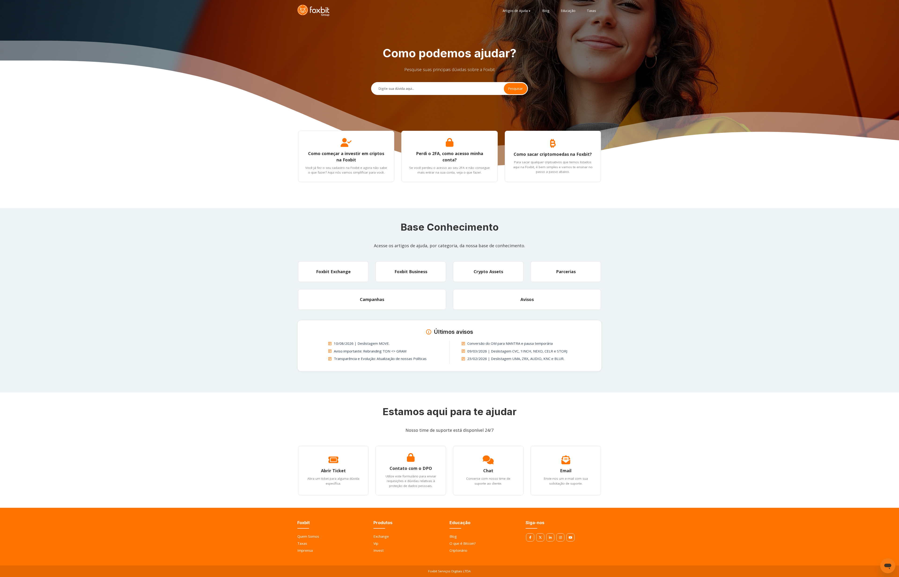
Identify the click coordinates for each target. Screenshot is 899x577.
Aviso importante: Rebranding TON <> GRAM (370, 351)
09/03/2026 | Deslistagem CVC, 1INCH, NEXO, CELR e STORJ (517, 351)
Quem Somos (308, 536)
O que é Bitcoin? (463, 543)
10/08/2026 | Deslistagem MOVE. (362, 343)
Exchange (381, 536)
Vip (375, 543)
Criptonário (458, 550)
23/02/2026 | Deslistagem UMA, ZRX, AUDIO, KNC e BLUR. (515, 358)
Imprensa (305, 550)
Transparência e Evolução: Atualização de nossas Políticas (380, 358)
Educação (568, 10)
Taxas (591, 10)
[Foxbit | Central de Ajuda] (313, 10)
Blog (545, 10)
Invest (378, 550)
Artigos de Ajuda (515, 10)
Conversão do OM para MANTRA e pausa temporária (510, 343)
